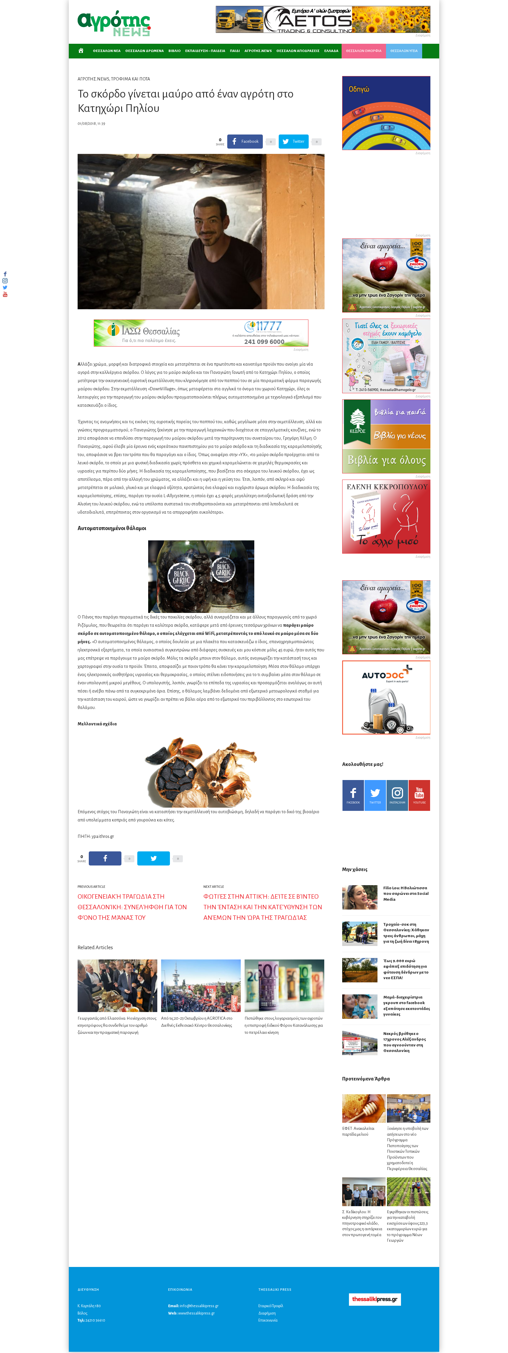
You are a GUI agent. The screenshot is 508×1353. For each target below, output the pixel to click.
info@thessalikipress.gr (199, 1306)
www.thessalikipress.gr (196, 1313)
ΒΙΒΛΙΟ (174, 51)
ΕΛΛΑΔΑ (331, 51)
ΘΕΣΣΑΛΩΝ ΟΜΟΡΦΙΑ (364, 51)
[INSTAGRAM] (5, 281)
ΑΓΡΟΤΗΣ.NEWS (258, 51)
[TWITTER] (5, 287)
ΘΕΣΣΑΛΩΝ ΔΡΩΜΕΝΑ (144, 51)
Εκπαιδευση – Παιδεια (205, 51)
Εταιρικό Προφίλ (270, 1306)
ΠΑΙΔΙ (235, 51)
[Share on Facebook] (105, 858)
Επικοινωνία (268, 1320)
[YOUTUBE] (5, 294)
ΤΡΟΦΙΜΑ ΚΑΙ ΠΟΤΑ (130, 79)
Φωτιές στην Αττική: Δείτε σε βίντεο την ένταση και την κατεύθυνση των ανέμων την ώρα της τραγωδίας (262, 907)
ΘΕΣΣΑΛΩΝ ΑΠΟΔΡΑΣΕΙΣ (298, 51)
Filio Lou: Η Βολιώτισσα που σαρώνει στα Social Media (406, 894)
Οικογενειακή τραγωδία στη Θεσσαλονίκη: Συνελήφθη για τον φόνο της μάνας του (132, 907)
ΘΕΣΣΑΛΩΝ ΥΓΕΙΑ (404, 51)
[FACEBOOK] (5, 274)
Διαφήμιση (267, 1313)
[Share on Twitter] (153, 858)
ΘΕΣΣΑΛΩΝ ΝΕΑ (107, 51)
